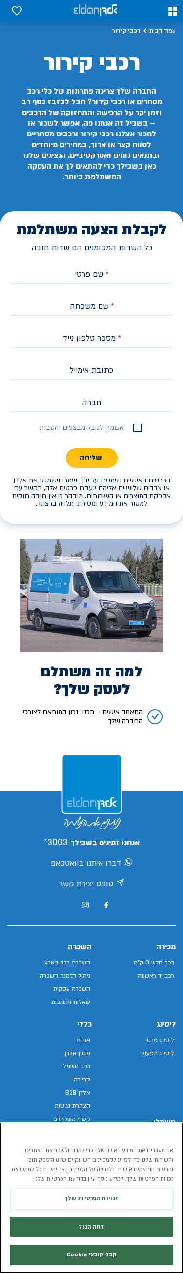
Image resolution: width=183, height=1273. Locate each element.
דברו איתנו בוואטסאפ (86, 863)
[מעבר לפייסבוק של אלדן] (106, 905)
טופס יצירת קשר (86, 883)
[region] (91, 1197)
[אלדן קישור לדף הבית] (95, 10)
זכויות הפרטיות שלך (91, 1198)
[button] (172, 11)
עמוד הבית (162, 31)
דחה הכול (91, 1227)
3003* (56, 842)
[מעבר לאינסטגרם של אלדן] (85, 905)
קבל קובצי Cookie (91, 1254)
